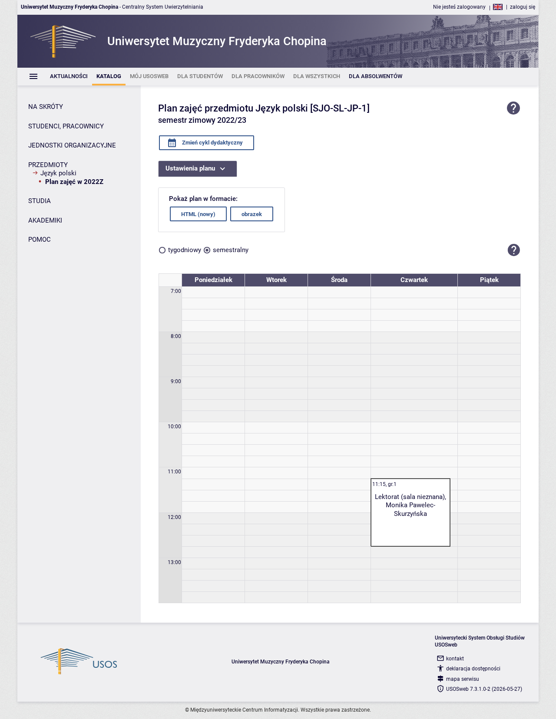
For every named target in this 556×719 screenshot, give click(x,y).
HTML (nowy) (198, 214)
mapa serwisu (462, 679)
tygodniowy (184, 250)
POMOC (39, 239)
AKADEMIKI (45, 220)
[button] (513, 250)
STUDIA (39, 201)
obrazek (252, 214)
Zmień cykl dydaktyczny (212, 142)
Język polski (58, 173)
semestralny (230, 250)
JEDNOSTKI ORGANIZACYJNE (72, 145)
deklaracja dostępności (473, 669)
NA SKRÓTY (45, 107)
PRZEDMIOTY (48, 165)
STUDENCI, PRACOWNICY (66, 126)
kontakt (455, 659)
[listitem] (69, 76)
